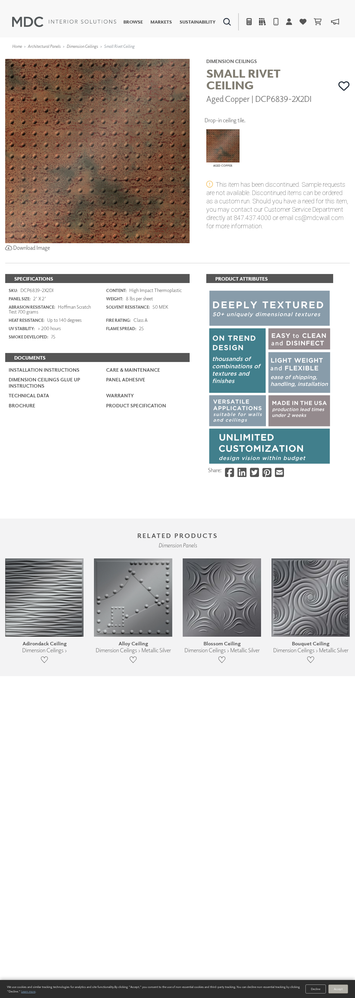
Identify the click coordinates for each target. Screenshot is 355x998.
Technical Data (29, 395)
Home (17, 46)
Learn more (28, 991)
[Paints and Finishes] (253, 57)
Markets (161, 22)
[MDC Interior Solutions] (64, 22)
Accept (338, 989)
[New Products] (75, 57)
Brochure (22, 405)
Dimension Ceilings (82, 46)
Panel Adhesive (125, 379)
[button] (344, 85)
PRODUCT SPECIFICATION (136, 405)
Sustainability (198, 22)
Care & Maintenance (133, 370)
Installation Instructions (44, 370)
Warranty (120, 395)
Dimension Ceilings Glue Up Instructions (44, 383)
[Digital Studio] (151, 57)
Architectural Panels (44, 46)
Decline (315, 989)
